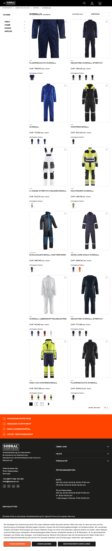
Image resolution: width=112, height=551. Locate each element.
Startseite (7, 8)
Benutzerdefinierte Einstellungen (76, 544)
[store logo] (11, 3)
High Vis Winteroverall (43, 383)
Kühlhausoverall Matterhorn (47, 255)
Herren (36, 8)
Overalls (46, 8)
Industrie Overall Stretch (86, 63)
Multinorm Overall (82, 191)
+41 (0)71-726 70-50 (13, 479)
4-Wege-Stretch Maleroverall (47, 191)
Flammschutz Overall (42, 63)
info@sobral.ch (11, 481)
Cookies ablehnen (44, 544)
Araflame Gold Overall (85, 255)
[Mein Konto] (92, 3)
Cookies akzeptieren (17, 544)
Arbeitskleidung (22, 8)
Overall (34, 127)
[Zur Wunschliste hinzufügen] (65, 22)
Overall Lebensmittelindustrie (47, 319)
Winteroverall (80, 127)
